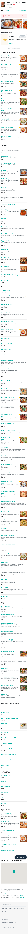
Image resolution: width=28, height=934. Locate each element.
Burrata (3, 187)
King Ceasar (4, 694)
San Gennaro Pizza (6, 447)
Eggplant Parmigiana (7, 360)
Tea (2, 797)
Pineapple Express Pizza (8, 501)
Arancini (3, 170)
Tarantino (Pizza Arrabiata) (8, 844)
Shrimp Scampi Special (7, 830)
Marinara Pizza (5, 380)
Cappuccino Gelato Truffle (8, 754)
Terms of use (5, 916)
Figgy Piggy (4, 668)
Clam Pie (3, 520)
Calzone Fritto (5, 249)
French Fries (4, 280)
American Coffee (6, 775)
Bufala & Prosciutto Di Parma (9, 234)
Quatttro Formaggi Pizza (8, 430)
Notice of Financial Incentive (9, 922)
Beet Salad (4, 579)
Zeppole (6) (4, 732)
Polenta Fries (5, 227)
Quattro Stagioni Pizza (7, 423)
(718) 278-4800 (9, 7)
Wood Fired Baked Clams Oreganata (11, 275)
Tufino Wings (5, 210)
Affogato (3, 803)
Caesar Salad (5, 119)
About (7, 10)
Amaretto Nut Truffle (7, 749)
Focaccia (3, 149)
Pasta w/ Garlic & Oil (6, 344)
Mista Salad (4, 562)
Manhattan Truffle (6, 760)
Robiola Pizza (5, 511)
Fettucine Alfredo (6, 369)
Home (3, 908)
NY (6, 908)
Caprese (3, 218)
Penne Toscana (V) (6, 606)
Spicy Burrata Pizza (6, 473)
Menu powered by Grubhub (14, 48)
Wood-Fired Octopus (7, 258)
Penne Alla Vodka (6, 136)
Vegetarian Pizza (6, 528)
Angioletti (4, 196)
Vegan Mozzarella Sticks (8, 204)
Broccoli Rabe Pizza (6, 464)
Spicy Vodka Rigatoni (7, 56)
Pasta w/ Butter (5, 338)
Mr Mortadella (5, 660)
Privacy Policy (5, 919)
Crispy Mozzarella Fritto (8, 163)
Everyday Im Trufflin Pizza (6, 109)
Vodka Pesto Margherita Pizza (8, 492)
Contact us (4, 914)
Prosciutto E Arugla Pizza (6, 99)
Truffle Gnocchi (5, 290)
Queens (9, 908)
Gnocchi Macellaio (6, 313)
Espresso (3, 781)
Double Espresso (6, 786)
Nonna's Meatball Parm (7, 651)
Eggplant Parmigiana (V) (8, 623)
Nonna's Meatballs (6, 156)
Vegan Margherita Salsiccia (8, 544)
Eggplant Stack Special (7, 850)
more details (11, 43)
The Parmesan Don (6, 813)
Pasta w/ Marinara (6, 349)
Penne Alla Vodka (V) (7, 640)
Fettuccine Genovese (7, 321)
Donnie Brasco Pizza (7, 81)
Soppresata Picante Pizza (6, 91)
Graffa (3, 707)
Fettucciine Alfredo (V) (7, 631)
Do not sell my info (6, 925)
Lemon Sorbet (5, 765)
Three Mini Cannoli (6, 743)
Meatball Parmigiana (7, 355)
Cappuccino (4, 792)
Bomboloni (4, 723)
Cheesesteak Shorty (7, 685)
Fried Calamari (5, 266)
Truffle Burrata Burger (7, 822)
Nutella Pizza (5, 712)
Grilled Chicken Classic (7, 677)
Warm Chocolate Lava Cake (9, 738)
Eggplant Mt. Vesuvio (7, 241)
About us (4, 911)
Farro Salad (4, 571)
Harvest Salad (5, 588)
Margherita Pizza (6, 64)
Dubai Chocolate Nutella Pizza (9, 718)
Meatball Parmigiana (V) (7, 614)
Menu (2, 10)
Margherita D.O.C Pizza (7, 73)
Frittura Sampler (5, 179)
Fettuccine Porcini (6, 304)
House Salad (4, 596)
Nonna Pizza (4, 456)
